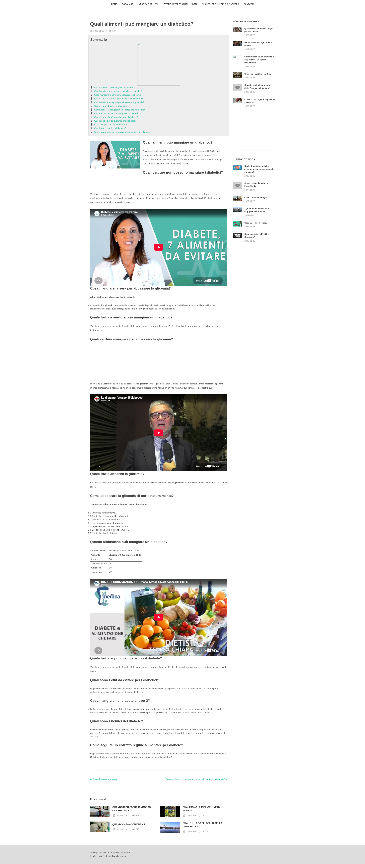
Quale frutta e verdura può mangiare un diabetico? (119, 99)
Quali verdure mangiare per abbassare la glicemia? (119, 102)
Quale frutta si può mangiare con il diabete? (116, 117)
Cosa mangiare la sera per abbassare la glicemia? (118, 95)
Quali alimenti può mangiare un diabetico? (115, 87)
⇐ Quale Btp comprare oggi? (104, 779)
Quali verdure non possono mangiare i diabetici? (118, 91)
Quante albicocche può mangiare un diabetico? (117, 113)
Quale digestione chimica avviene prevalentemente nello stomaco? (259, 169)
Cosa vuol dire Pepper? (255, 223)
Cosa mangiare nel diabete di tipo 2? (112, 124)
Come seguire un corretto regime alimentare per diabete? (122, 132)
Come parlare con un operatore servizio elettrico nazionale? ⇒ (196, 779)
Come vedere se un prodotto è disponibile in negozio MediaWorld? (259, 60)
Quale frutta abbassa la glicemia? (110, 106)
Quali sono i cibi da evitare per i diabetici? (115, 121)
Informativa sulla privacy (115, 856)
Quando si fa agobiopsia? (128, 824)
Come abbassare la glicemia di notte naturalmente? (119, 110)
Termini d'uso (96, 856)
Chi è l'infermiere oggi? (255, 197)
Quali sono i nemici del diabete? (110, 128)
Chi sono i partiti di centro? (257, 74)
